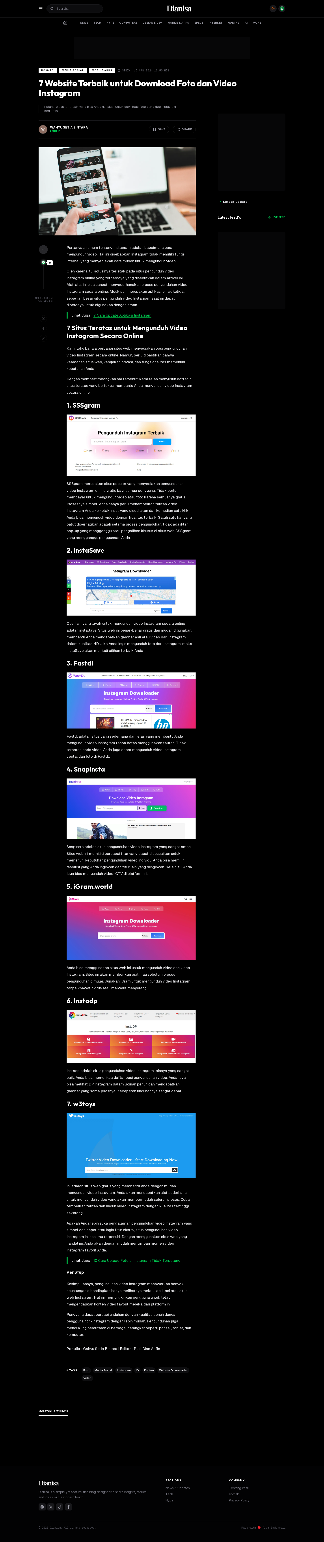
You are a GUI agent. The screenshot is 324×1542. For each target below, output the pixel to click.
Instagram (124, 1370)
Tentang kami (239, 1488)
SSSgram (87, 405)
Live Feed (278, 217)
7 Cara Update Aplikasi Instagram (122, 315)
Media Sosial (73, 70)
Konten (149, 1370)
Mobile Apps (102, 70)
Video (87, 1378)
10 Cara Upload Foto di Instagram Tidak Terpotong (136, 1260)
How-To (47, 70)
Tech (169, 1494)
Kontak (234, 1494)
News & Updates (178, 1488)
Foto (86, 1370)
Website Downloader (173, 1370)
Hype (169, 1500)
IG (137, 1370)
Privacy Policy (239, 1500)
